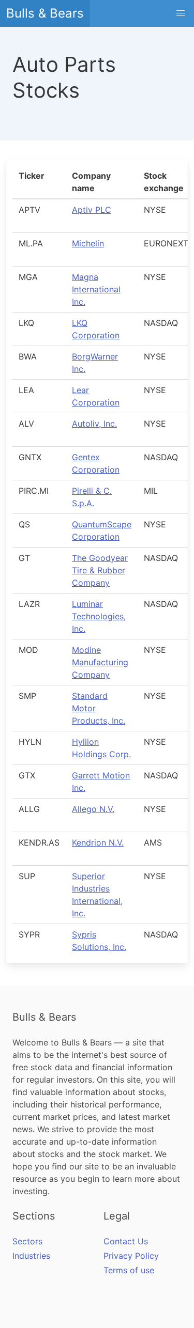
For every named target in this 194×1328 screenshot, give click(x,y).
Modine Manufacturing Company (100, 662)
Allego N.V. (93, 809)
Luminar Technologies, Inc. (99, 616)
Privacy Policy (131, 1256)
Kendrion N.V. (98, 842)
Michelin (88, 243)
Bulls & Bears (45, 13)
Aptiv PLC (91, 210)
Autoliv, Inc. (94, 423)
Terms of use (128, 1270)
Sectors (27, 1241)
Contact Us (125, 1241)
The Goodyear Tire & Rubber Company (100, 570)
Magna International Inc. (96, 289)
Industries (31, 1256)
